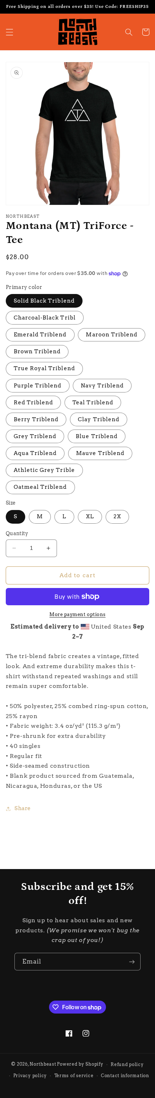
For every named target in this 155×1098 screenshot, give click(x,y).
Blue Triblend (97, 436)
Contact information (125, 1075)
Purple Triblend (38, 385)
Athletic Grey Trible (44, 470)
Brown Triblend (37, 351)
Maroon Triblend (111, 334)
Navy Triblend (102, 385)
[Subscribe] (132, 961)
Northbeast (43, 1064)
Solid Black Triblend (44, 301)
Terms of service (74, 1075)
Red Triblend (33, 402)
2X (117, 516)
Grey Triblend (35, 436)
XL (90, 516)
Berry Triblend (36, 419)
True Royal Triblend (44, 368)
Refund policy (127, 1064)
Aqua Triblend (35, 453)
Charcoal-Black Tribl (45, 317)
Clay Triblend (98, 419)
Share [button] (22, 808)
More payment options (77, 614)
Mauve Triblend (100, 453)
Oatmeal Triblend (40, 487)
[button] (9, 32)
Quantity (17, 533)
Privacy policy (30, 1075)
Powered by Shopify (80, 1064)
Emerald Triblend (40, 334)
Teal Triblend (92, 402)
